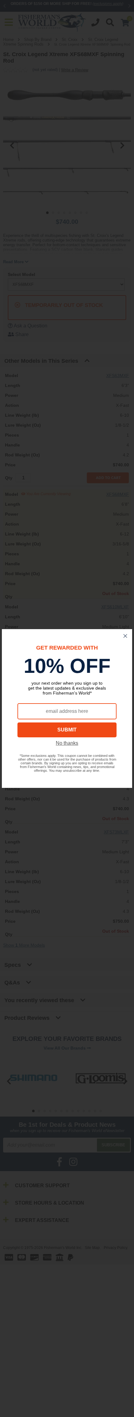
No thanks (67, 743)
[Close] (125, 636)
